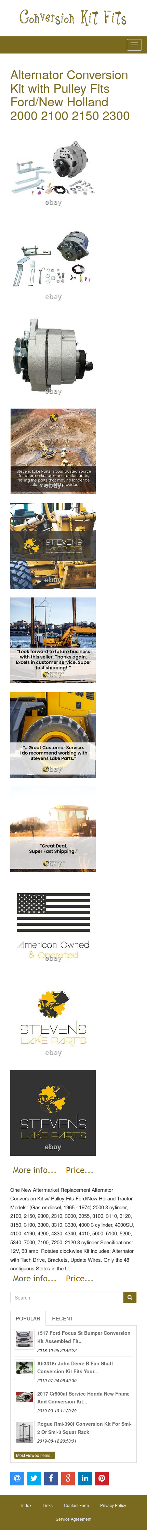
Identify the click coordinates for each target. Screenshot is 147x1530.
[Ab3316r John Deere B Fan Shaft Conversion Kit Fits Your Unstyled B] (24, 1370)
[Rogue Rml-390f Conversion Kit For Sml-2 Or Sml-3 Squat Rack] (24, 1430)
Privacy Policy (113, 1505)
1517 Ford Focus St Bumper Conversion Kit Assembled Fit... (84, 1336)
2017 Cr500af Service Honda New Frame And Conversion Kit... (83, 1397)
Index (26, 1505)
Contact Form (76, 1505)
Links (48, 1505)
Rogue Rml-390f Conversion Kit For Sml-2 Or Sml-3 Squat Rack (84, 1427)
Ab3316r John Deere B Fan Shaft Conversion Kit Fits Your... (75, 1367)
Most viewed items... (34, 1455)
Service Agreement (73, 1519)
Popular (28, 1318)
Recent (62, 1318)
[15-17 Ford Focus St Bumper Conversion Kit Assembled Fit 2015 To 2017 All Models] (24, 1339)
